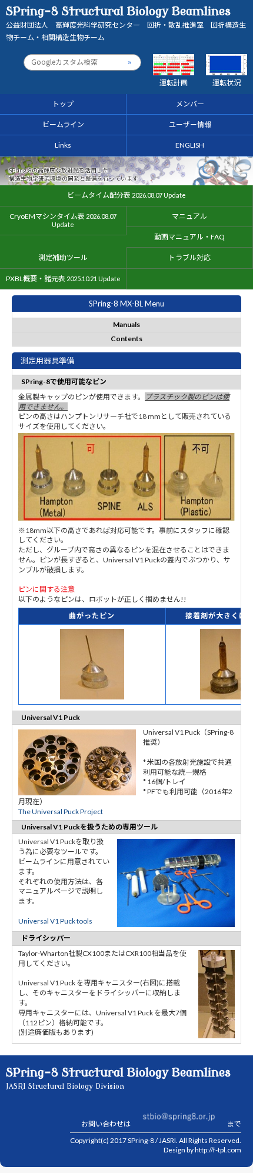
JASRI (167, 1140)
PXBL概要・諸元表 (63, 278)
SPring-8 (141, 1140)
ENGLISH (189, 145)
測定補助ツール (63, 257)
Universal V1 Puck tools (55, 921)
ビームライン (63, 124)
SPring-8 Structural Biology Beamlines (126, 23)
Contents (126, 338)
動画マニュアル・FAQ (189, 236)
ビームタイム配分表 (126, 195)
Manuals (126, 324)
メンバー (190, 103)
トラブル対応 (189, 257)
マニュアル (189, 216)
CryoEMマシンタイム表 (62, 220)
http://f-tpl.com (218, 1149)
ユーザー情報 (190, 124)
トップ (63, 103)
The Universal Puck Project (60, 811)
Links (63, 145)
